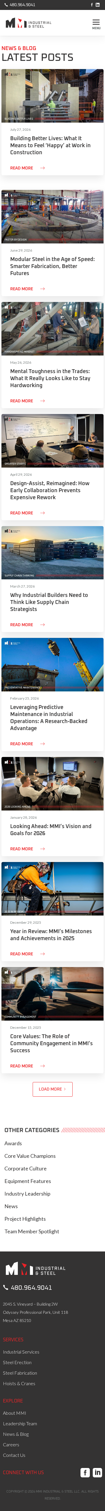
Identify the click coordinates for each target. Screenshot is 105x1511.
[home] (33, 24)
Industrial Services (21, 1351)
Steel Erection (17, 1362)
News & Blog (16, 1434)
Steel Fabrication (20, 1373)
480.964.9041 (19, 4)
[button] (96, 23)
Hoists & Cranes (19, 1383)
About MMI (14, 1413)
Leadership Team (20, 1423)
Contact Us (14, 1455)
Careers (11, 1444)
